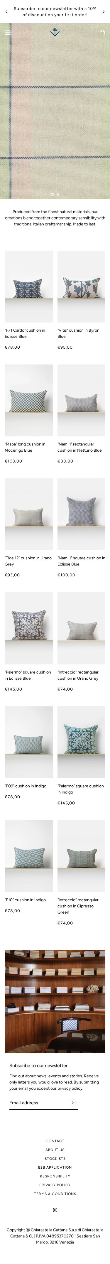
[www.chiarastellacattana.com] (55, 32)
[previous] (6, 11)
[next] (103, 11)
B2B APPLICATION (55, 1167)
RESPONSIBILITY (55, 1176)
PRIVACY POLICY (55, 1185)
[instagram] (55, 1209)
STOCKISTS (55, 1159)
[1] (52, 194)
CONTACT (55, 1141)
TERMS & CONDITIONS (55, 1194)
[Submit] (73, 1103)
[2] (58, 194)
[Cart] (102, 32)
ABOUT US (55, 1150)
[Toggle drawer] (8, 32)
